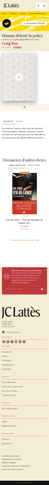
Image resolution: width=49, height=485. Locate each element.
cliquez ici (25, 282)
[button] (34, 23)
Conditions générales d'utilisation (16, 466)
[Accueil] (12, 5)
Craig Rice (10, 43)
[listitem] (4, 342)
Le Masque (13, 13)
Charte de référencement (12, 469)
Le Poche (23, 13)
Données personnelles (11, 456)
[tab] (8, 121)
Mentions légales (9, 462)
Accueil (4, 13)
